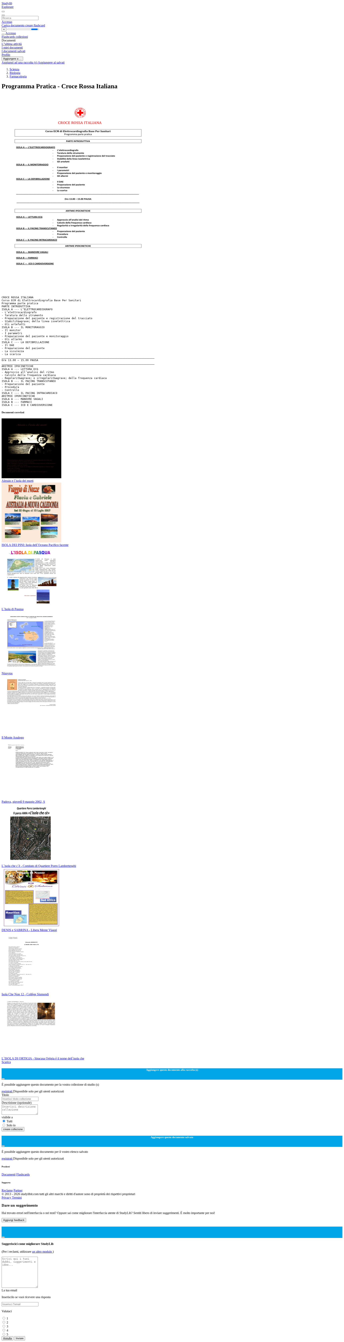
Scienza (14, 69)
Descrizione (16, 1102)
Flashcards (9, 36)
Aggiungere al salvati (51, 62)
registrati (7, 1091)
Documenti (9, 1174)
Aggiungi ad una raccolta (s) (20, 62)
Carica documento (13, 25)
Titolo (5, 1095)
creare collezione (13, 1129)
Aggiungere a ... (12, 58)
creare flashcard (35, 25)
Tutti (9, 1121)
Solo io (11, 1125)
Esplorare (8, 7)
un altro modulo (42, 1251)
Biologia (15, 73)
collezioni (22, 36)
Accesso (7, 22)
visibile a (7, 1117)
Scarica (6, 1062)
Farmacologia (18, 76)
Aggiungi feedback (13, 1220)
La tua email (9, 1290)
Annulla (7, 1338)
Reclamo (7, 1190)
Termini (17, 1197)
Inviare (19, 1338)
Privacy (7, 1197)
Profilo (6, 54)
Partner (18, 1190)
